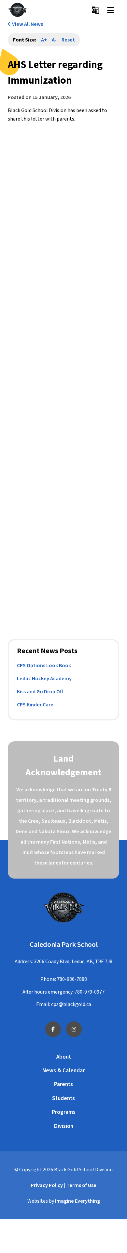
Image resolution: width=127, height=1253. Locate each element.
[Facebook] (53, 1029)
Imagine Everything (77, 1201)
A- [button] (54, 39)
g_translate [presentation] (95, 10)
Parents (63, 1084)
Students (63, 1098)
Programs (64, 1112)
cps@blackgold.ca (71, 1004)
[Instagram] (74, 1029)
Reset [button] (68, 39)
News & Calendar (63, 1070)
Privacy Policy (47, 1185)
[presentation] (110, 10)
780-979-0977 (90, 992)
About (63, 1057)
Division (63, 1126)
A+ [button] (44, 39)
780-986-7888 (72, 979)
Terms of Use (81, 1185)
